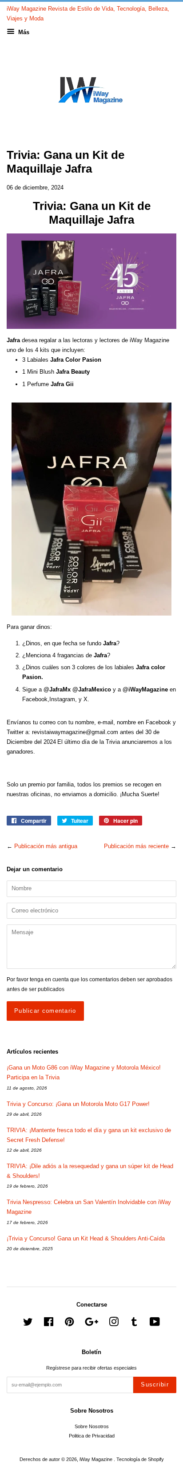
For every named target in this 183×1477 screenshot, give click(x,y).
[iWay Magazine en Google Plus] (91, 1324)
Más (22, 32)
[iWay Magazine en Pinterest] (69, 1324)
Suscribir (155, 1384)
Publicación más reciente (136, 846)
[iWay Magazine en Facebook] (49, 1324)
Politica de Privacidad (92, 1435)
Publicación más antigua (45, 846)
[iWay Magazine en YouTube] (155, 1324)
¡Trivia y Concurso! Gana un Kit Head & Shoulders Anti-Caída (86, 1238)
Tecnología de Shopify (140, 1459)
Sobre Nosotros (92, 1426)
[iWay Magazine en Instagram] (114, 1324)
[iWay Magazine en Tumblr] (134, 1324)
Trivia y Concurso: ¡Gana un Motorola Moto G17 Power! (78, 1104)
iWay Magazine (97, 1459)
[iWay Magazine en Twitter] (28, 1324)
